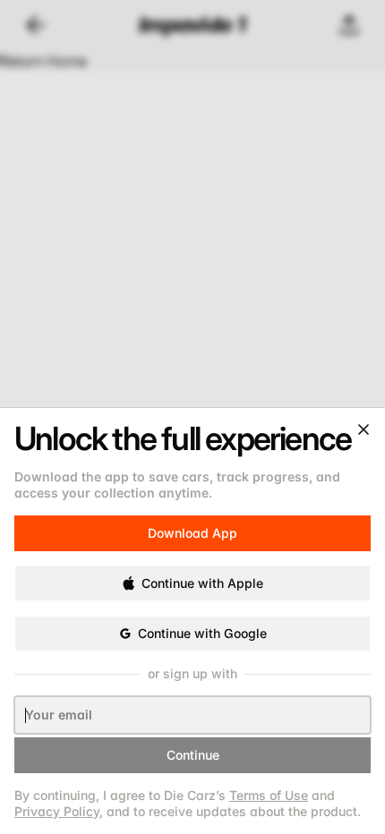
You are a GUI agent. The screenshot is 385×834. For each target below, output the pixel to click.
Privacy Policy (56, 811)
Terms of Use (268, 795)
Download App (192, 532)
